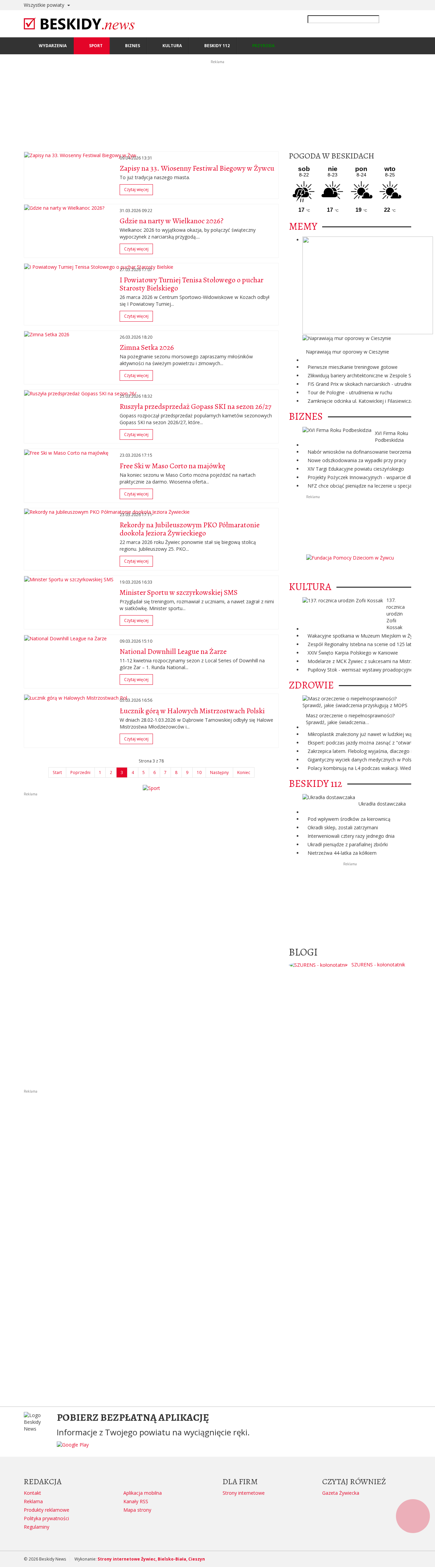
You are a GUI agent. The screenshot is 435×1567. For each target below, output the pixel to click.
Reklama (33, 1501)
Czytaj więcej (138, 190)
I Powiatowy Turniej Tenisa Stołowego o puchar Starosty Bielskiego (191, 284)
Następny (219, 772)
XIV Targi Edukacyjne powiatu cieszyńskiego (356, 469)
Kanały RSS (135, 1501)
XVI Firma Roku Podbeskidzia (391, 436)
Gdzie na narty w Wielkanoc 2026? (171, 221)
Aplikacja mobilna (142, 1493)
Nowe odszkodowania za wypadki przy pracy (357, 460)
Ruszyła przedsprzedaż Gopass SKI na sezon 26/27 (195, 406)
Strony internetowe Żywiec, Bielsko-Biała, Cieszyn (151, 1559)
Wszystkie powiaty (45, 5)
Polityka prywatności (46, 1518)
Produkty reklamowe (46, 1510)
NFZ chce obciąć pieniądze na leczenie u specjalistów (366, 486)
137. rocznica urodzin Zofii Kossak (395, 613)
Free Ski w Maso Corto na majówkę (172, 466)
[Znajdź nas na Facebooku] (6, 783)
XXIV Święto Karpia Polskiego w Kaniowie (353, 652)
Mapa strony (137, 1510)
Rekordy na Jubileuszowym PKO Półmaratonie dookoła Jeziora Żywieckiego (190, 529)
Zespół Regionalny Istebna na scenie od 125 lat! (360, 644)
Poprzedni (80, 772)
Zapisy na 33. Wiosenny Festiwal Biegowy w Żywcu (197, 168)
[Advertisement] (151, 844)
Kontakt (32, 1493)
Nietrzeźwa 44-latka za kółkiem (342, 853)
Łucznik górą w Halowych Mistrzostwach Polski (192, 711)
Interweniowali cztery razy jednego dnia (351, 836)
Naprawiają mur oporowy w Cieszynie (347, 351)
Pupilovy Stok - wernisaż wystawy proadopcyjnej (361, 669)
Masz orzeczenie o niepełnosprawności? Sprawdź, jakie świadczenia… (350, 718)
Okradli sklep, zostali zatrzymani (343, 827)
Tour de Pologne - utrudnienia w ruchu (350, 392)
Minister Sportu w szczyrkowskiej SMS (179, 592)
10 (199, 772)
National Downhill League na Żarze (173, 651)
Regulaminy (36, 1527)
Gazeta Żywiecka (340, 1493)
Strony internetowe (244, 1493)
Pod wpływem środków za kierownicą (349, 819)
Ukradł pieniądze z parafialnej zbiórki (348, 844)
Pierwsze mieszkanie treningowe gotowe (353, 367)
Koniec (243, 772)
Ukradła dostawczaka (382, 803)
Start (57, 772)
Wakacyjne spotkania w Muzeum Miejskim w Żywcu (364, 636)
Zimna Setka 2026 (147, 347)
